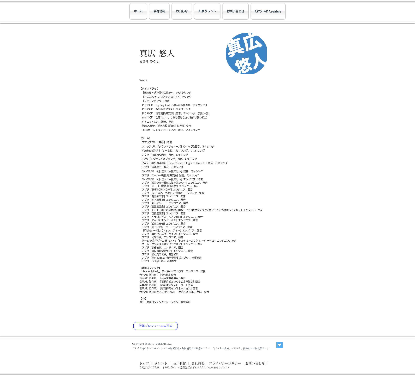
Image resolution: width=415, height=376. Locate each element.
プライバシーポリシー (225, 363)
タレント (161, 363)
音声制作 (179, 363)
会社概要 (198, 363)
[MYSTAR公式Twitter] (279, 345)
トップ (144, 363)
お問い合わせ (255, 363)
